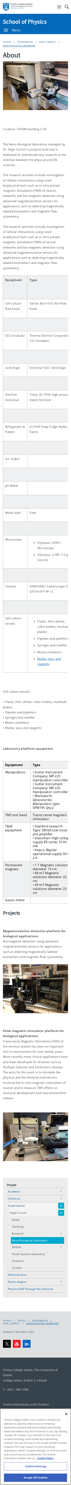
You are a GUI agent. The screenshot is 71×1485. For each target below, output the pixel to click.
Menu (16, 30)
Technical (14, 1198)
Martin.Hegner (17, 1282)
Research (17, 1233)
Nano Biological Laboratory (19, 45)
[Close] (66, 1414)
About (16, 1219)
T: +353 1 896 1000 (15, 1389)
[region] (35, 1446)
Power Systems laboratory (28, 1254)
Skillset (16, 1247)
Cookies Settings (35, 1466)
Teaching (17, 1226)
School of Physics (25, 21)
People (7, 41)
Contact (17, 1268)
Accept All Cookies (35, 1477)
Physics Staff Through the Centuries (30, 1289)
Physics (7, 1320)
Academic (14, 1191)
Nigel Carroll (47, 41)
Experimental (25, 41)
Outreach (18, 1261)
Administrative (17, 1275)
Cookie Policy (45, 1458)
